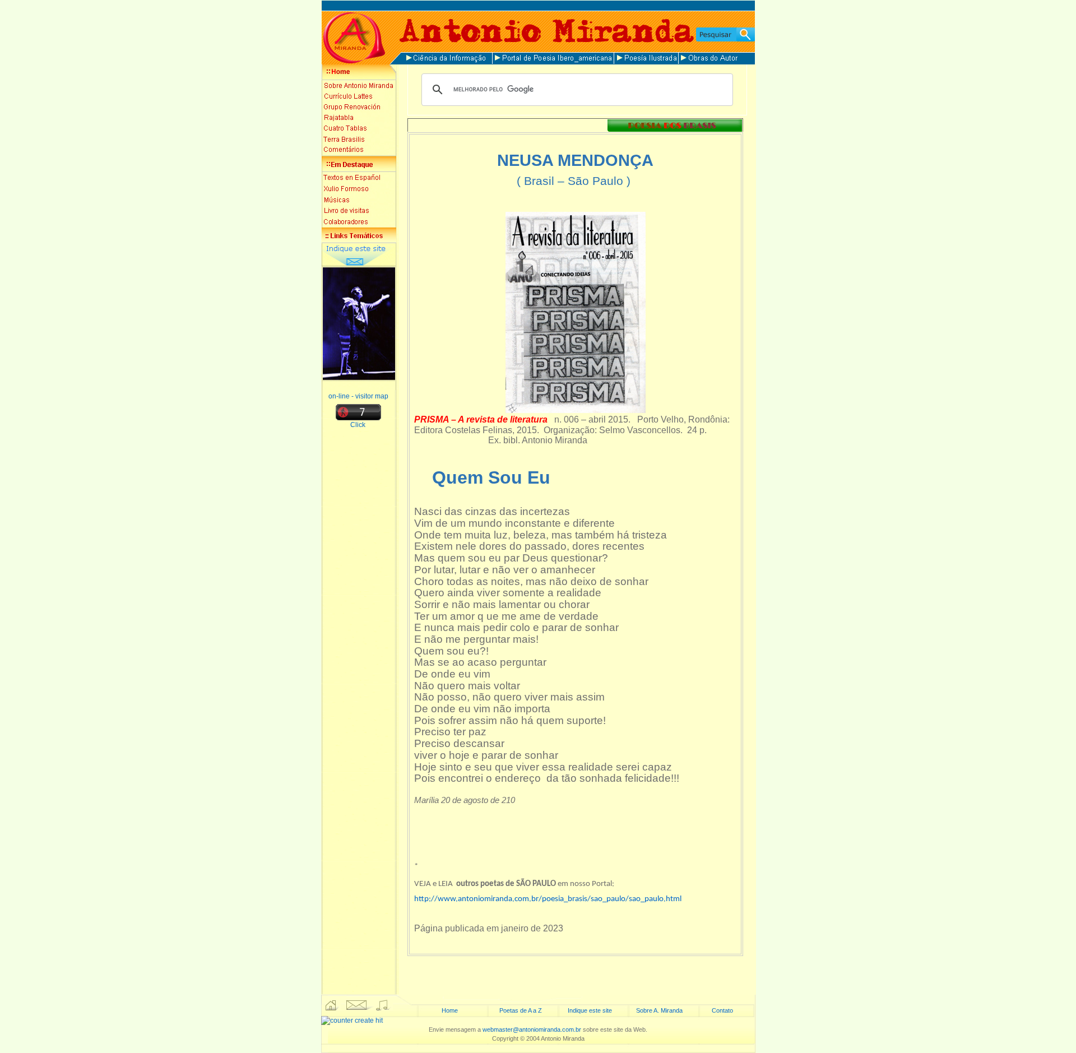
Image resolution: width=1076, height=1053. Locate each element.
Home (450, 1010)
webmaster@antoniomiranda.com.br (532, 1029)
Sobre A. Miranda (659, 1010)
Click (358, 425)
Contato (722, 1010)
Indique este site (590, 1010)
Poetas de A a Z (520, 1010)
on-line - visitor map (358, 396)
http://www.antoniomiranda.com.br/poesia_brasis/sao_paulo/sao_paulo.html (547, 899)
